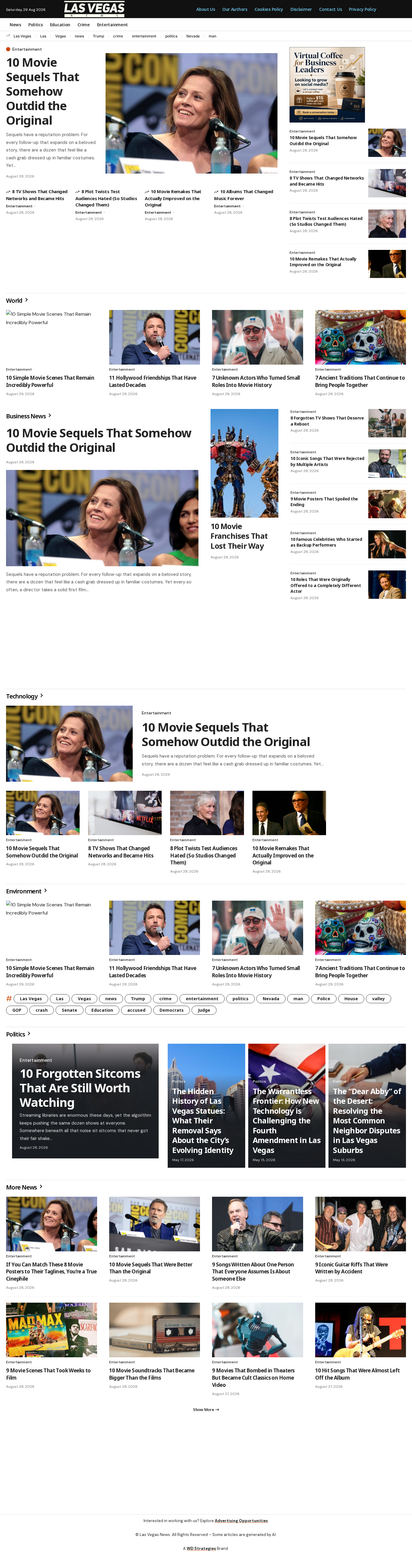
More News (22, 1190)
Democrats (172, 1012)
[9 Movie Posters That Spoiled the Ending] (387, 504)
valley (378, 1001)
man (212, 36)
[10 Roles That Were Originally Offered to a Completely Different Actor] (387, 584)
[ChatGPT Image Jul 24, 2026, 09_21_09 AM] (327, 84)
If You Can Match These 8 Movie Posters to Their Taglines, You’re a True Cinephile (51, 1274)
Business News (26, 416)
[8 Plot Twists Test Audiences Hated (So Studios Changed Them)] (387, 223)
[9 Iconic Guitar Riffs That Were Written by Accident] (360, 1226)
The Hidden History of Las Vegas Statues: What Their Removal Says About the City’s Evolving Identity (202, 1122)
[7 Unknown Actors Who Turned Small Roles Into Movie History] (257, 337)
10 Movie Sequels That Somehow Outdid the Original (42, 91)
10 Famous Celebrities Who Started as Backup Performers (326, 542)
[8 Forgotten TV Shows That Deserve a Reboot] (387, 423)
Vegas (60, 36)
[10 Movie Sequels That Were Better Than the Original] (154, 1226)
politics (171, 36)
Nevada (193, 36)
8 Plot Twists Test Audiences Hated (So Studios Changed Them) (106, 197)
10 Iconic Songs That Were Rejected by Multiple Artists (327, 461)
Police (323, 1001)
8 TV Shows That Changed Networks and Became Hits (120, 854)
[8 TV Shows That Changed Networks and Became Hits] (387, 183)
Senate (69, 1012)
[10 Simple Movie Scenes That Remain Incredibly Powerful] (51, 337)
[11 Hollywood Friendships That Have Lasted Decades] (154, 337)
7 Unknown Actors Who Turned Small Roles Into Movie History (256, 381)
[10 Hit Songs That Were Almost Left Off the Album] (360, 1332)
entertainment (144, 36)
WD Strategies (201, 1553)
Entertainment (27, 49)
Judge (204, 1012)
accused (136, 1012)
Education (102, 1012)
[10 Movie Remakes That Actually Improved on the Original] (387, 264)
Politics (16, 1037)
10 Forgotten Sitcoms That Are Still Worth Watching (80, 1090)
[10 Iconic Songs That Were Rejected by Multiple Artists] (387, 463)
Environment (24, 893)
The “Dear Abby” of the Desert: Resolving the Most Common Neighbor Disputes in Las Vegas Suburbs (367, 1122)
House (351, 1001)
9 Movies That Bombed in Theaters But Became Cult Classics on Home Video (253, 1380)
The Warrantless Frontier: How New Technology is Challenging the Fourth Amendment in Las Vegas (287, 1122)
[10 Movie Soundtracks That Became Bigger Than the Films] (154, 1332)
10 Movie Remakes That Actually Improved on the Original (173, 197)
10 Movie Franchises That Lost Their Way (239, 536)
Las (43, 36)
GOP (16, 1012)
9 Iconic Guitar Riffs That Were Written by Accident (351, 1270)
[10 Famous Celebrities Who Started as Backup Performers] (387, 544)
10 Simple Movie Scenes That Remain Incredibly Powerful (50, 381)
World (15, 300)
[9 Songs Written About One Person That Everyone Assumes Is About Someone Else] (257, 1226)
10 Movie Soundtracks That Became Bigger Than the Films (152, 1376)
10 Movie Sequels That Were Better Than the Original (150, 1270)
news (79, 36)
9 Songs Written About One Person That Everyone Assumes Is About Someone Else (253, 1274)
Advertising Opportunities (241, 1525)
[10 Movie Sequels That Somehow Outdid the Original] (191, 113)
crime (118, 36)
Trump (98, 36)
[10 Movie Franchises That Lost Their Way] (244, 463)
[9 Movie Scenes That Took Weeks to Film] (51, 1332)
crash (42, 1012)
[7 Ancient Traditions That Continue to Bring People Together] (360, 337)
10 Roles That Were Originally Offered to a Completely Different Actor (325, 585)
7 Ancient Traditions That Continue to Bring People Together (360, 381)
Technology (22, 698)
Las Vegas (22, 36)
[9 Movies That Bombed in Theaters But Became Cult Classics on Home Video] (257, 1332)
